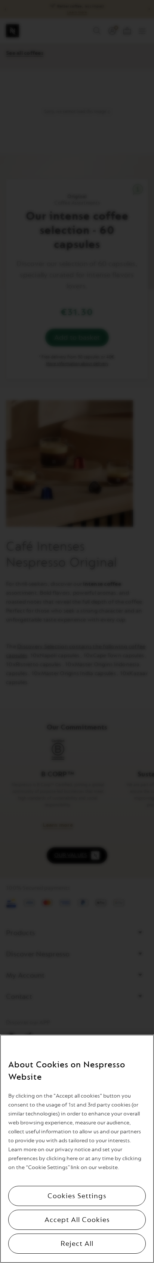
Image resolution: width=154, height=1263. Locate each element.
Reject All (77, 1243)
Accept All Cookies (77, 1219)
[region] (77, 1149)
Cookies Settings (77, 1195)
